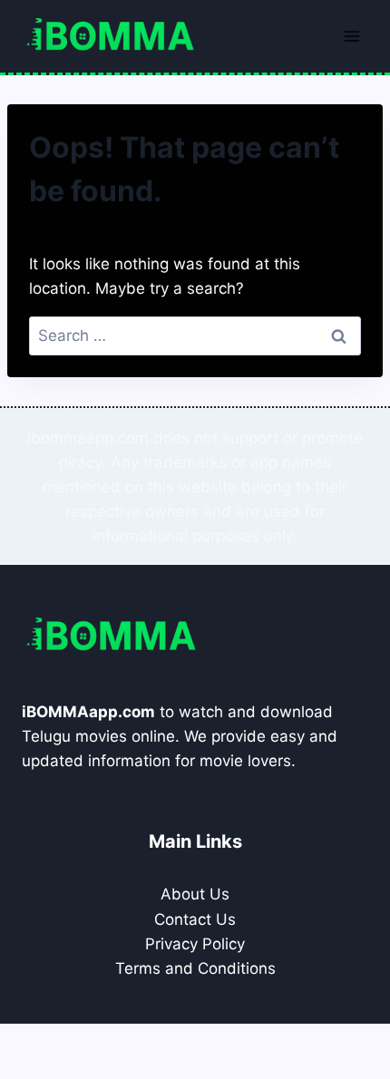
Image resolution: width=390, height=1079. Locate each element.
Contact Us (195, 919)
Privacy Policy (195, 944)
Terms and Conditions (195, 968)
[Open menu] (351, 36)
